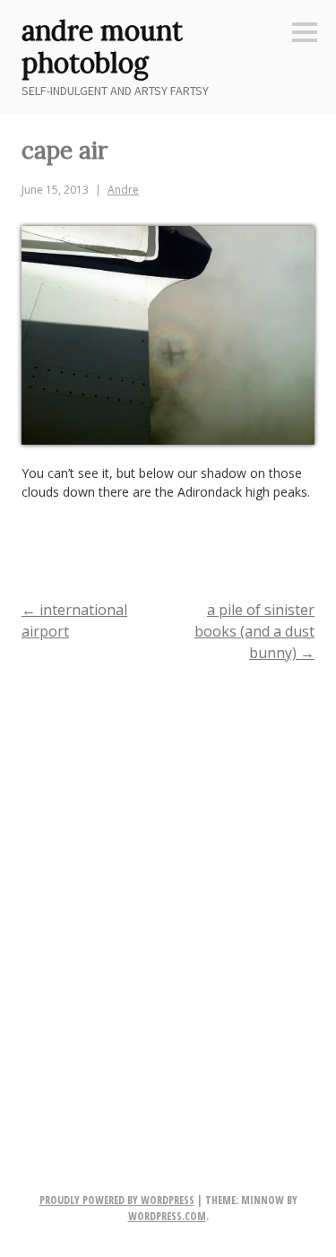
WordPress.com (167, 1216)
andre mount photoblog (102, 46)
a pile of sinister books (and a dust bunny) (254, 631)
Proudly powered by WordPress (116, 1200)
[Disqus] (168, 909)
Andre (123, 189)
